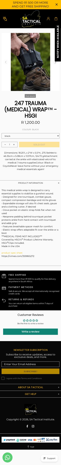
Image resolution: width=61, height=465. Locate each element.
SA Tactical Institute (30, 19)
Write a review (30, 331)
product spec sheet (12, 252)
